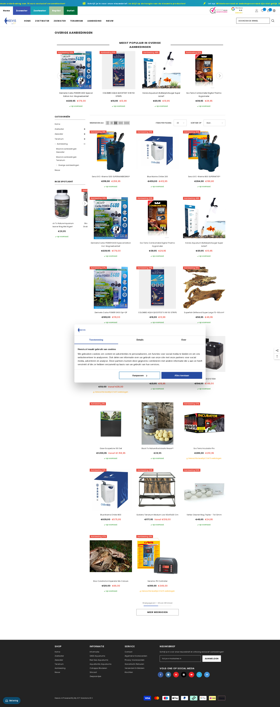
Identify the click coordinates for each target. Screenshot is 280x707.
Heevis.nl (59, 698)
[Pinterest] (176, 674)
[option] (70, 213)
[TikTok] (184, 674)
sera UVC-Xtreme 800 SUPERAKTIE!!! (204, 176)
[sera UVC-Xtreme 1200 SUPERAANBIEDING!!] (111, 152)
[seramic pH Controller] (157, 556)
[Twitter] (199, 674)
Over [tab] (183, 339)
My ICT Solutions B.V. (83, 698)
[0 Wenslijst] (262, 10)
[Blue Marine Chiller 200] (157, 152)
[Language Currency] (274, 10)
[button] (70, 129)
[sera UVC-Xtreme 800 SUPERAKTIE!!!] (204, 152)
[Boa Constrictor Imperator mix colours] (111, 556)
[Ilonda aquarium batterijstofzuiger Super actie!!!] (161, 70)
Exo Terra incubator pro (204, 448)
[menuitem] (70, 124)
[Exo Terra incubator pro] (204, 423)
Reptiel (56, 10)
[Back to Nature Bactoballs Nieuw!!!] (157, 423)
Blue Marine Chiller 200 (157, 176)
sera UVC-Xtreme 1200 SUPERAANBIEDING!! (111, 176)
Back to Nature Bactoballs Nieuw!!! (157, 448)
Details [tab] (140, 339)
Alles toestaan (182, 375)
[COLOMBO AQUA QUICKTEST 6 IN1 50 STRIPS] (119, 70)
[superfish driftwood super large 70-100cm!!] (204, 287)
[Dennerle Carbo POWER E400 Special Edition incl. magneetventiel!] (76, 70)
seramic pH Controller (157, 581)
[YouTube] (191, 674)
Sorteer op (196, 123)
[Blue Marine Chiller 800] (111, 490)
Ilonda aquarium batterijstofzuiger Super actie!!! (161, 94)
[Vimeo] (207, 674)
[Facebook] (160, 674)
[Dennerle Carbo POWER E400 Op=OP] (111, 287)
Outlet (71, 10)
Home (6, 10)
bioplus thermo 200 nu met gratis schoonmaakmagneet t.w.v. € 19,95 (70, 225)
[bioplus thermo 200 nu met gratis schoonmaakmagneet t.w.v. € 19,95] (70, 204)
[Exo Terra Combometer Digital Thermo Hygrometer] (204, 70)
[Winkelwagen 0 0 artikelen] (268, 10)
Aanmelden (212, 658)
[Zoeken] (273, 21)
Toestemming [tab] (96, 339)
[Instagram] (168, 674)
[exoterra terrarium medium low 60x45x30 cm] (157, 490)
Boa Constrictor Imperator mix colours (110, 581)
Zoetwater (40, 10)
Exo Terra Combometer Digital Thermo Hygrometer (204, 94)
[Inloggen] (256, 10)
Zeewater (21, 10)
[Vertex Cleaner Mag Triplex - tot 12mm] (204, 490)
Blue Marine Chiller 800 (110, 514)
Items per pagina (164, 123)
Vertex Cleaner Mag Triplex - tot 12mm (204, 514)
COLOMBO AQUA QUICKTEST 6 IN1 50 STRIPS (119, 94)
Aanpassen (138, 375)
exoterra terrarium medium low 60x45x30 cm (157, 514)
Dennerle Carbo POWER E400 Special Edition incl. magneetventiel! (76, 94)
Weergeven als (97, 123)
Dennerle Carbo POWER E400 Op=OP (111, 312)
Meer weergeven (157, 612)
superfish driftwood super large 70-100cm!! (204, 312)
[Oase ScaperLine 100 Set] (111, 423)
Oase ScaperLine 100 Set (111, 448)
